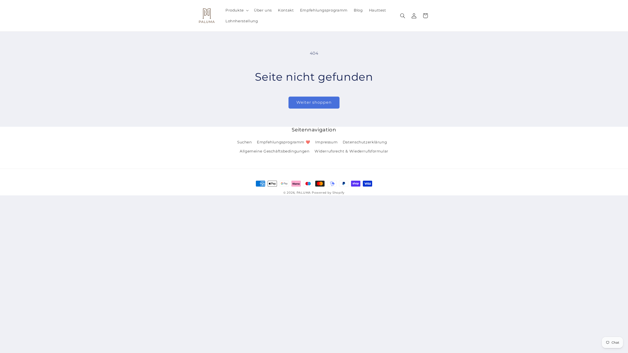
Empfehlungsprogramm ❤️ (283, 142)
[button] (236, 10)
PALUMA (304, 192)
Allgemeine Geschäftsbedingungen (275, 151)
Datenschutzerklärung (365, 142)
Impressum (326, 142)
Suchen (244, 142)
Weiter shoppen (314, 102)
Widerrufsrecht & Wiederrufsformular (351, 151)
